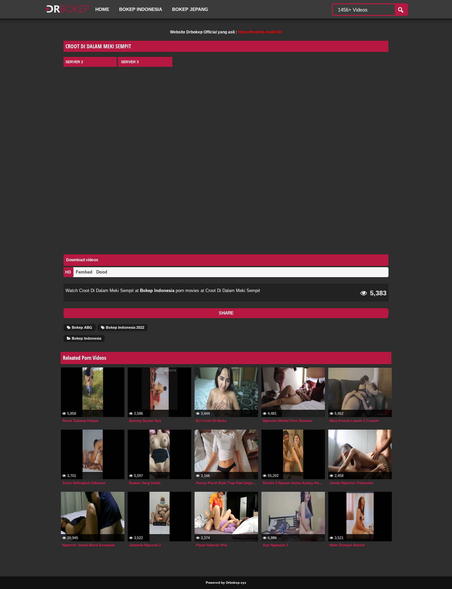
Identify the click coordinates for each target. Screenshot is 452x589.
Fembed (84, 272)
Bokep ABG (81, 327)
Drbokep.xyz (236, 582)
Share (226, 313)
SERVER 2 (74, 62)
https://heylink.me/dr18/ (260, 32)
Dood (101, 272)
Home (102, 9)
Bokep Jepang (190, 9)
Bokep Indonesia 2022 (124, 327)
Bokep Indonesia (140, 9)
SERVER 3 (130, 62)
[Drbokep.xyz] (67, 13)
